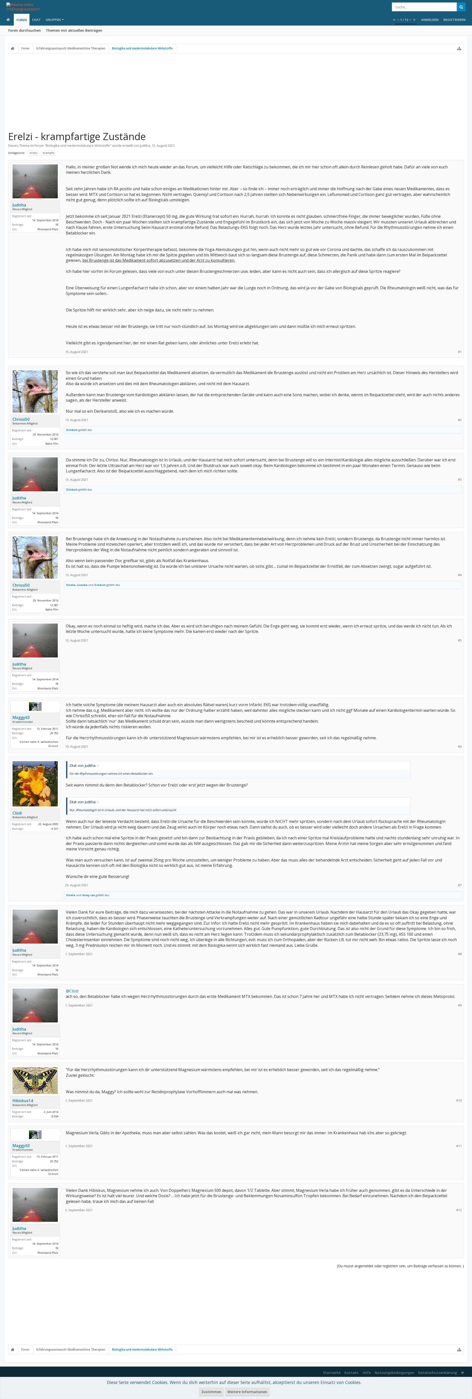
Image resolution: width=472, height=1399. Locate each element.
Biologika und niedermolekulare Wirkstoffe (78, 145)
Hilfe (367, 1372)
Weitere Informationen (247, 1391)
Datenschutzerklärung (437, 1372)
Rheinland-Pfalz (48, 229)
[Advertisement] (236, 91)
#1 (460, 352)
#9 (460, 1005)
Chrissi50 (21, 419)
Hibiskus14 (23, 1100)
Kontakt (351, 1372)
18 (56, 224)
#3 (460, 480)
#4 (460, 575)
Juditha (145, 145)
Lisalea (82, 585)
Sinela (70, 585)
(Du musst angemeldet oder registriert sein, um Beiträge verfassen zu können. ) (400, 1266)
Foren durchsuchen (24, 30)
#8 (460, 954)
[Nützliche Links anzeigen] (459, 48)
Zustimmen (211, 1391)
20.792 (54, 733)
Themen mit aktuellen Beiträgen (74, 30)
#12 (459, 1210)
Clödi (17, 813)
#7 (460, 885)
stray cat (88, 895)
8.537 (55, 829)
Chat (36, 19)
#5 (460, 640)
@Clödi (72, 991)
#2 (460, 420)
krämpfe (48, 153)
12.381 (54, 439)
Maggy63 (21, 717)
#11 (459, 1146)
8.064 (55, 1116)
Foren (21, 20)
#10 (459, 1100)
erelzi (33, 153)
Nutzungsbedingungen (394, 1372)
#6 (460, 746)
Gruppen (53, 19)
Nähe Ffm (51, 443)
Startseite (331, 1372)
